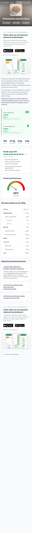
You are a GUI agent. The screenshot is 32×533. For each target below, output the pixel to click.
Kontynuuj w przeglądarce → (11, 55)
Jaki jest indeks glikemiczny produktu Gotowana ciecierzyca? (13, 268)
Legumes (13, 2)
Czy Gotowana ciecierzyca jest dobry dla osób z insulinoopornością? (13, 287)
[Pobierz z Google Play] (19, 51)
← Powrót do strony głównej (11, 354)
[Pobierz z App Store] (8, 50)
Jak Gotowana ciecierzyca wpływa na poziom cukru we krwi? (14, 297)
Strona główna (5, 2)
